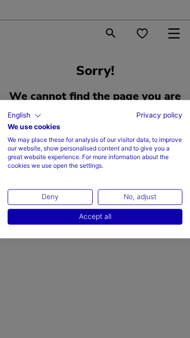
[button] (25, 115)
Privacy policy (159, 115)
